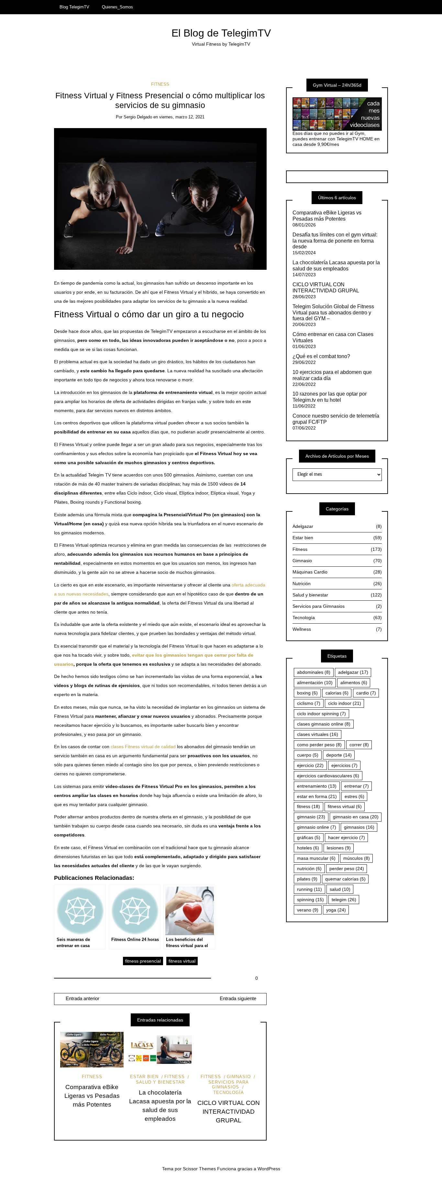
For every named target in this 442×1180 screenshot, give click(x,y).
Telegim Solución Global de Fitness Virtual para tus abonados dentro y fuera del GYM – (333, 313)
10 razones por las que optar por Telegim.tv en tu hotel (330, 397)
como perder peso (319, 744)
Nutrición (337, 583)
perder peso (346, 868)
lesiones (339, 847)
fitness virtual (182, 961)
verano (307, 909)
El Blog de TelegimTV (221, 33)
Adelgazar (337, 526)
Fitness (160, 84)
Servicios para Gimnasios (228, 1084)
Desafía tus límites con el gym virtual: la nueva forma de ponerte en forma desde (335, 241)
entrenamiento (317, 786)
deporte (339, 755)
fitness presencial (143, 961)
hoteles (308, 847)
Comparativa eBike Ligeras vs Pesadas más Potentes (92, 1096)
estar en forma (317, 796)
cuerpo (307, 755)
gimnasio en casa (356, 816)
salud (340, 889)
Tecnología (337, 617)
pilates (307, 878)
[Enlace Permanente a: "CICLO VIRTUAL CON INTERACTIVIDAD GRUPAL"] (228, 1049)
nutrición (309, 868)
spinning (310, 899)
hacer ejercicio (346, 837)
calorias (337, 692)
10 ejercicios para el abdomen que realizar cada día (332, 375)
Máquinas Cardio (337, 571)
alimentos (353, 682)
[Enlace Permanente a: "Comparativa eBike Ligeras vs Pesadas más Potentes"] (92, 1049)
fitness (308, 806)
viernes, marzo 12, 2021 (181, 117)
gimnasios (359, 827)
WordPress (269, 1168)
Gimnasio (239, 1076)
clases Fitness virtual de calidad (143, 746)
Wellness (337, 629)
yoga (336, 909)
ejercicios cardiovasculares (328, 775)
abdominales (313, 672)
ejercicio (310, 765)
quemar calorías (345, 878)
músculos (356, 858)
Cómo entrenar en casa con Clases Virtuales (333, 337)
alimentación (315, 682)
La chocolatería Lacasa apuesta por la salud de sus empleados (336, 265)
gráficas (308, 837)
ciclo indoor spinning (321, 713)
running (309, 889)
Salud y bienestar (337, 594)
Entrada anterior (81, 998)
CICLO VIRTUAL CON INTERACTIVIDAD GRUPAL (228, 1111)
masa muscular (316, 858)
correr (359, 744)
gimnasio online (316, 827)
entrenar (356, 786)
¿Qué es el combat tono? (321, 356)
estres (354, 796)
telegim (344, 899)
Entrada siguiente (238, 998)
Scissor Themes (199, 1168)
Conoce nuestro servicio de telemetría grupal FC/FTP (336, 419)
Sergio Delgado (138, 117)
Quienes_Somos (117, 7)
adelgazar (353, 672)
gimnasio (311, 816)
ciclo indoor (344, 703)
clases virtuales (317, 734)
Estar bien (144, 1076)
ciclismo (308, 703)
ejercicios (344, 765)
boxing (307, 692)
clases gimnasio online (323, 724)
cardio (366, 692)
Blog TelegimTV (74, 7)
